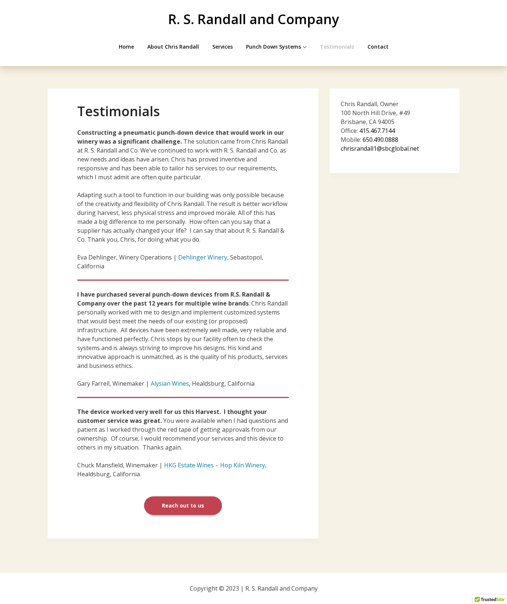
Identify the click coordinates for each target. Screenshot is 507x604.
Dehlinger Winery (202, 257)
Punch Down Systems (273, 46)
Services (222, 46)
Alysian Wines (170, 383)
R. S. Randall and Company (253, 19)
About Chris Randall (173, 46)
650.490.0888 (380, 140)
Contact (378, 46)
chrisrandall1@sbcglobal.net (380, 148)
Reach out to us (183, 505)
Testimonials (337, 46)
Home (126, 46)
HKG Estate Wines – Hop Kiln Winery (214, 465)
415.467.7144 (377, 131)
